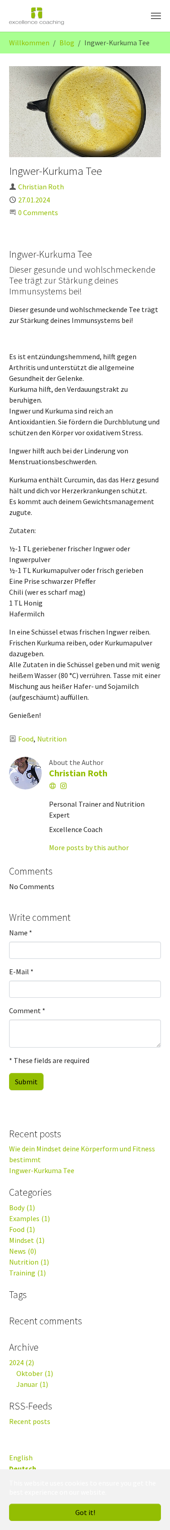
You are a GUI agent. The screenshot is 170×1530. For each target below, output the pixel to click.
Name (20, 932)
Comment (27, 1010)
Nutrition (52, 738)
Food (26, 738)
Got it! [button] (85, 1512)
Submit (26, 1081)
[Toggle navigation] (156, 16)
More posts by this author (89, 847)
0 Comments (38, 212)
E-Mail (21, 971)
